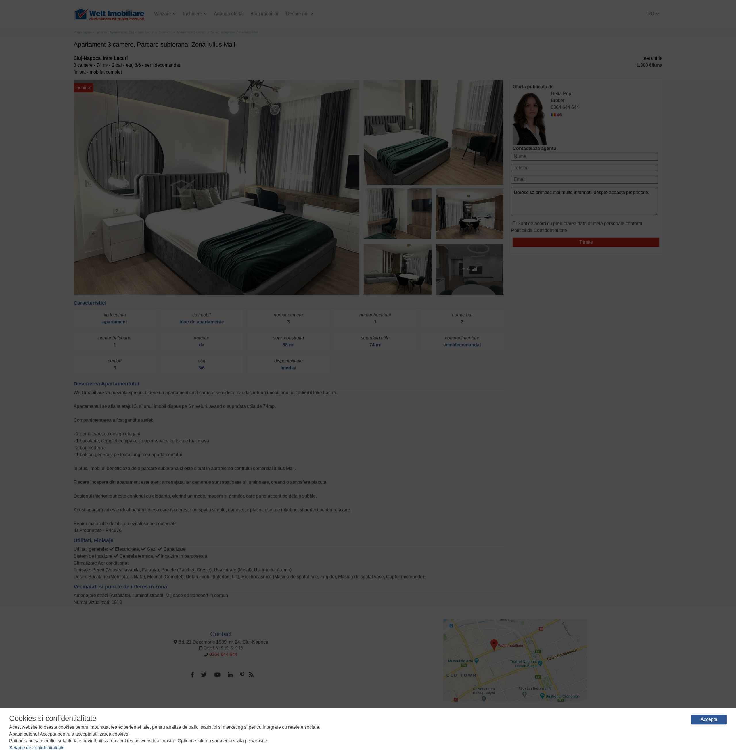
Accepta (709, 719)
